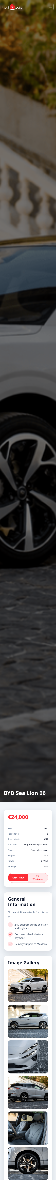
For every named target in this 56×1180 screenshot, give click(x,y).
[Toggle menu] (51, 7)
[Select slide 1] (28, 985)
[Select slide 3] (28, 1056)
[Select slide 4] (28, 1092)
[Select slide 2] (28, 1021)
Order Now (18, 877)
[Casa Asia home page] (12, 7)
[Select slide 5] (28, 1128)
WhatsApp (38, 879)
